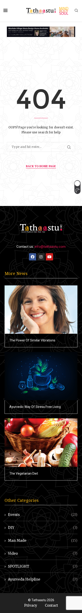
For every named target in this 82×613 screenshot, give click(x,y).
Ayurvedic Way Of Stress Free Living (35, 407)
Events (42, 514)
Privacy (30, 605)
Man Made (42, 540)
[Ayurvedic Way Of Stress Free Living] (41, 376)
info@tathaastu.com (50, 247)
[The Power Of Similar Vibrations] (41, 309)
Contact (51, 605)
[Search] (76, 11)
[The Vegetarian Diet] (41, 442)
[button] (77, 187)
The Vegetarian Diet (23, 473)
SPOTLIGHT (42, 566)
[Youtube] (49, 256)
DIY (42, 527)
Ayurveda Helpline (42, 579)
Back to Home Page (41, 166)
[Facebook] (32, 256)
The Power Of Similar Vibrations (32, 340)
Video (42, 553)
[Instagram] (41, 256)
